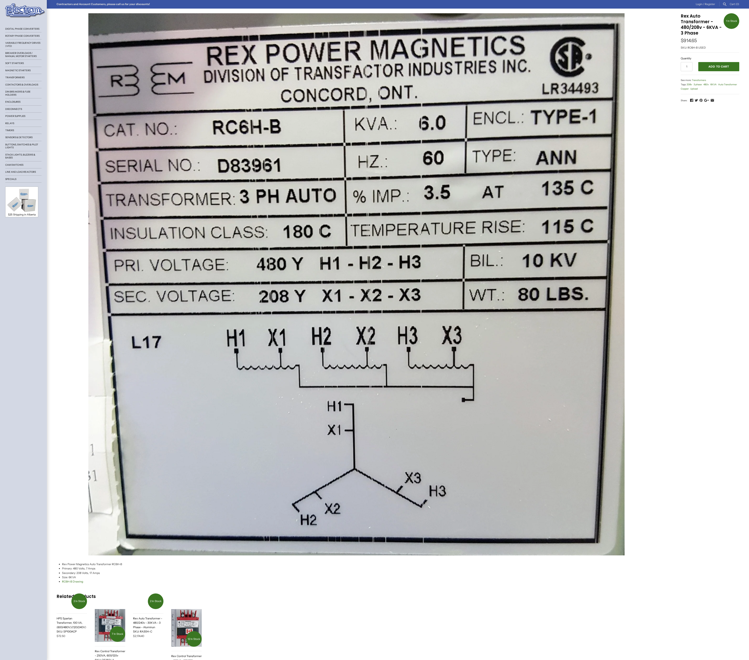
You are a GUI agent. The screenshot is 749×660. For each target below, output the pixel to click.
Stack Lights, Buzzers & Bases (20, 156)
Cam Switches (14, 164)
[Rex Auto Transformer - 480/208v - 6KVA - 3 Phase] (356, 284)
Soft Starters (14, 63)
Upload (694, 88)
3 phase (698, 84)
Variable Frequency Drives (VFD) (22, 44)
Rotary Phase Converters (22, 35)
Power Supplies (15, 116)
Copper (685, 88)
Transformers (15, 77)
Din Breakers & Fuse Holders (18, 93)
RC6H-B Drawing (72, 581)
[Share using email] (712, 100)
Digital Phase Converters (22, 28)
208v (689, 84)
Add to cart (718, 66)
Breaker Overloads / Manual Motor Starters (21, 54)
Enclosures (12, 101)
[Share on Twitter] (696, 100)
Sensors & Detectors (19, 137)
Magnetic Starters (18, 70)
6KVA (713, 84)
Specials (10, 179)
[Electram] (23, 10)
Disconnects (13, 109)
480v (706, 84)
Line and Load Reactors (20, 171)
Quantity (686, 58)
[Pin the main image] (701, 100)
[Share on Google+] (706, 100)
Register (710, 4)
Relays (9, 123)
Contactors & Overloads (21, 84)
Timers (9, 130)
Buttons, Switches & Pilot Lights (21, 146)
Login (699, 4)
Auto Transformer (727, 84)
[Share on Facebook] (691, 100)
